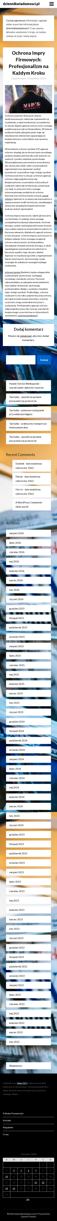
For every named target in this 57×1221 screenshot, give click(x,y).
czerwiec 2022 (17, 1004)
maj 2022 (14, 1013)
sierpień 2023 (16, 872)
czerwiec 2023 (17, 891)
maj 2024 (14, 787)
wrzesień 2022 (17, 975)
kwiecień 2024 (16, 796)
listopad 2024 (16, 731)
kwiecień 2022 (16, 1022)
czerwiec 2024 (17, 778)
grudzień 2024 (17, 721)
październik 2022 (18, 966)
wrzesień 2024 (17, 749)
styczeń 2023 (16, 938)
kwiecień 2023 (16, 909)
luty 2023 (14, 928)
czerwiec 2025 (17, 665)
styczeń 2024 (16, 825)
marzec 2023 (16, 919)
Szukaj (10, 351)
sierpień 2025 (16, 646)
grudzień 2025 (17, 608)
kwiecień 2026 (16, 571)
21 (36, 1182)
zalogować (26, 335)
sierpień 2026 (16, 533)
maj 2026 (14, 561)
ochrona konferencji (28, 315)
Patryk (19, 476)
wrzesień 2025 (17, 636)
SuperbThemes (28, 1216)
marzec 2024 (16, 806)
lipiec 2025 (15, 655)
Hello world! (22, 506)
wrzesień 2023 (17, 862)
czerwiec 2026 (17, 552)
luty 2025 (14, 702)
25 (14, 1188)
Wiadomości (15, 1065)
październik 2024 (18, 740)
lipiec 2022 (15, 994)
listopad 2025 (16, 618)
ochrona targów (13, 272)
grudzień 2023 (17, 834)
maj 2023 (14, 900)
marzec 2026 (16, 580)
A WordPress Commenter (29, 502)
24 (6, 1188)
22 (43, 1182)
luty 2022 (14, 1041)
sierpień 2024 (16, 759)
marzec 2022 (16, 1032)
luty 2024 (14, 815)
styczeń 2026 (16, 599)
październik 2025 (18, 627)
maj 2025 (14, 674)
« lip (27, 1199)
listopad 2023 (16, 844)
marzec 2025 (16, 693)
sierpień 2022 (16, 985)
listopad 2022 (16, 957)
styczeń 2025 (16, 712)
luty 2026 (14, 589)
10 (6, 1176)
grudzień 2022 (17, 947)
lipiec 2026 (15, 542)
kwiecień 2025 (16, 683)
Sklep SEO (22, 1083)
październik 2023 (18, 853)
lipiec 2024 (15, 768)
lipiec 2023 (15, 881)
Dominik (20, 463)
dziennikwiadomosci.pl (21, 4)
